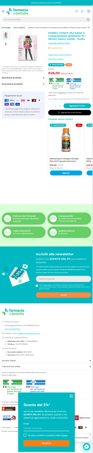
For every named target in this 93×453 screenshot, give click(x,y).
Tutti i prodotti (19, 27)
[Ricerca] (88, 19)
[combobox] (46, 19)
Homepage (6, 27)
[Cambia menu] (3, 11)
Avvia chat (17, 221)
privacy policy (48, 285)
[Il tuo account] (82, 11)
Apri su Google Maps (12, 329)
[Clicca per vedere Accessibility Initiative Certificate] (8, 409)
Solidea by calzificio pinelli (59, 43)
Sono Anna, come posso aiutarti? (77, 438)
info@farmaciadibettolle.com (28, 333)
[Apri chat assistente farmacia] (86, 446)
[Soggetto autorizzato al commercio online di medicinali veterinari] (35, 387)
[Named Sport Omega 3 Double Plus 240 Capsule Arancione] (66, 140)
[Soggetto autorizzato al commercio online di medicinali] (12, 387)
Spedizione (62, 93)
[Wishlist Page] (76, 11)
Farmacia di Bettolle (14, 431)
